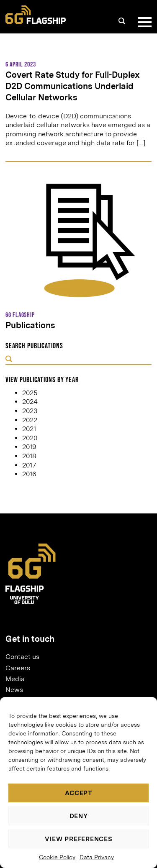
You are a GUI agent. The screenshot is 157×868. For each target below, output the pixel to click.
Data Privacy (97, 857)
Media (15, 679)
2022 (29, 420)
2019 (29, 447)
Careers (17, 668)
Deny (78, 816)
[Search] (122, 21)
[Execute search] (8, 360)
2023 (29, 411)
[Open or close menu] (143, 22)
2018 (29, 456)
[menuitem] (75, 656)
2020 (29, 438)
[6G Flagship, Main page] (35, 14)
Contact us (22, 657)
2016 (29, 474)
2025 (29, 393)
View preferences (79, 839)
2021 (29, 429)
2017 (29, 465)
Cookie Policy (57, 857)
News (14, 690)
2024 (30, 402)
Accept (78, 793)
